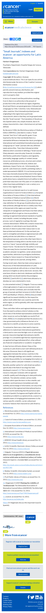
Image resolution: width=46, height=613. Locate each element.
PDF (34, 46)
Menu (10, 21)
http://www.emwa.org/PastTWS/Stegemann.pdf (21, 493)
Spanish (40, 3)
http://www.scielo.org (22, 449)
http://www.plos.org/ (15, 479)
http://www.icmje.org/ (15, 437)
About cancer (23, 574)
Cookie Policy (7, 600)
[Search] (40, 28)
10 (40, 361)
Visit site (23, 559)
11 (19, 370)
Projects (6, 598)
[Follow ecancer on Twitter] (32, 597)
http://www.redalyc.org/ (22, 473)
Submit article (37, 33)
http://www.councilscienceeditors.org (17, 422)
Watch (5, 503)
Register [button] (38, 9)
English (33, 3)
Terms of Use (7, 602)
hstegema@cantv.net (10, 73)
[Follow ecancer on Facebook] (28, 597)
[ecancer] (12, 6)
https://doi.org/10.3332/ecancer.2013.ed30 (17, 46)
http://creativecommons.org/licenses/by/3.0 (20, 87)
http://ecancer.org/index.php (13, 499)
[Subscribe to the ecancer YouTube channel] (41, 597)
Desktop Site (7, 604)
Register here (23, 546)
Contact (6, 596)
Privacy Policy (7, 606)
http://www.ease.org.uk (22, 428)
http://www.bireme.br (15, 443)
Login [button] (31, 9)
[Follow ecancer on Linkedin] (37, 597)
